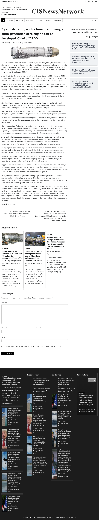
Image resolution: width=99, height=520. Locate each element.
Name (4, 328)
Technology (30, 20)
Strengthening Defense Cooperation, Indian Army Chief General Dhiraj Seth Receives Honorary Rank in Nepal (64, 434)
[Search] (96, 20)
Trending (19, 20)
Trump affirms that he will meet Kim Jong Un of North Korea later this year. (14, 499)
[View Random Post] (92, 20)
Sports (48, 20)
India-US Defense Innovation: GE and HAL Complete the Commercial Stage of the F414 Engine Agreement (12, 256)
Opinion (12, 204)
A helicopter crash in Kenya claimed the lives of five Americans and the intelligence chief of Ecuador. (14, 456)
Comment (5, 302)
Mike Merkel (28, 43)
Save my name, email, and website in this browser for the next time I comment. (33, 346)
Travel (40, 20)
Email (38, 328)
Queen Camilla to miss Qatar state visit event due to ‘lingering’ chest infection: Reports (11, 381)
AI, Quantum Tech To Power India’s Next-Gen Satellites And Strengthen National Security (64, 415)
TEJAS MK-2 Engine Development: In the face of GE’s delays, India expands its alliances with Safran (33, 256)
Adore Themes (71, 517)
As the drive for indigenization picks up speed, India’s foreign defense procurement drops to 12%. (14, 412)
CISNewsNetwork (58, 11)
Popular (10, 20)
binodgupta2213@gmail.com (12, 388)
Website (4, 337)
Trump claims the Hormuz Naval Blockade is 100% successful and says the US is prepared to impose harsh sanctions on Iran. (14, 435)
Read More (6, 403)
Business (57, 20)
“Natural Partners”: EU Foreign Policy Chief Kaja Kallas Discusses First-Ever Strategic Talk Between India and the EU (56, 243)
